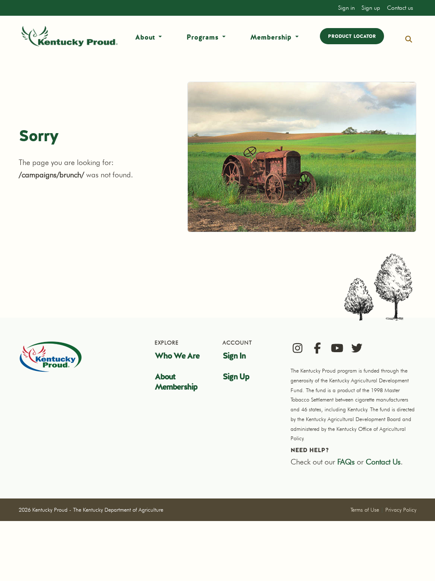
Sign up (371, 7)
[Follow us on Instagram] (298, 347)
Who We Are (177, 355)
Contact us (400, 7)
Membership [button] (272, 37)
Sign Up (236, 376)
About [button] (146, 37)
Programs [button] (203, 37)
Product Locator (352, 36)
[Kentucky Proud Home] (70, 36)
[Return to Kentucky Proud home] (50, 356)
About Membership (176, 381)
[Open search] (408, 39)
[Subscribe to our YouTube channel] (337, 347)
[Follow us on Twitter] (357, 347)
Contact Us (383, 461)
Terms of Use (364, 509)
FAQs (346, 461)
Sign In (234, 355)
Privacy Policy (400, 509)
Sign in (346, 7)
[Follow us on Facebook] (317, 347)
